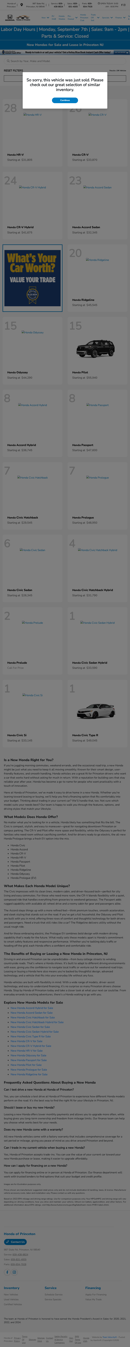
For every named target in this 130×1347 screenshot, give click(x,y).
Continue (65, 100)
